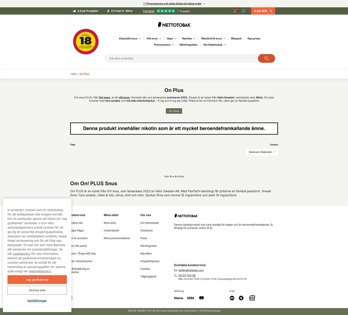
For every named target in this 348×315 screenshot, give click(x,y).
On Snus (174, 110)
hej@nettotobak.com (191, 270)
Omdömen (146, 230)
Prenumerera (162, 44)
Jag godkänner (37, 279)
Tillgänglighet (148, 276)
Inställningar (37, 300)
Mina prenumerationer (117, 238)
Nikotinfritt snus (211, 38)
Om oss (145, 215)
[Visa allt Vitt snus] (160, 38)
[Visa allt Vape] (175, 38)
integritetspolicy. (40, 271)
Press (143, 238)
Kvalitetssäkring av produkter (78, 270)
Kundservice (76, 215)
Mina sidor (111, 215)
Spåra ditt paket (77, 245)
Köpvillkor (146, 253)
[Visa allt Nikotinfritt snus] (224, 38)
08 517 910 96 (187, 275)
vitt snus (124, 97)
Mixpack (236, 38)
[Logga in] (234, 11)
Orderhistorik (111, 230)
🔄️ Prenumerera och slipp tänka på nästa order (172, 3)
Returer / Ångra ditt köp (81, 253)
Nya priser (254, 38)
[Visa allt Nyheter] (194, 38)
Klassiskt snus (128, 38)
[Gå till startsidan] (174, 24)
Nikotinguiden (188, 44)
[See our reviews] (166, 11)
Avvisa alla (37, 290)
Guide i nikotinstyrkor (79, 261)
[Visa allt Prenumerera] (173, 44)
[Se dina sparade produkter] (243, 11)
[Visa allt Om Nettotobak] (225, 44)
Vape (170, 38)
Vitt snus (152, 38)
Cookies (145, 268)
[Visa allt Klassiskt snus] (140, 38)
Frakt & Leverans (77, 238)
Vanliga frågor (75, 230)
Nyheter (187, 38)
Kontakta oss (75, 222)
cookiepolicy (22, 254)
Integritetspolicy (150, 261)
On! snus (104, 97)
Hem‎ (73, 73)
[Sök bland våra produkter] (266, 58)
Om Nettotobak (212, 44)
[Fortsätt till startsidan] (227, 214)
